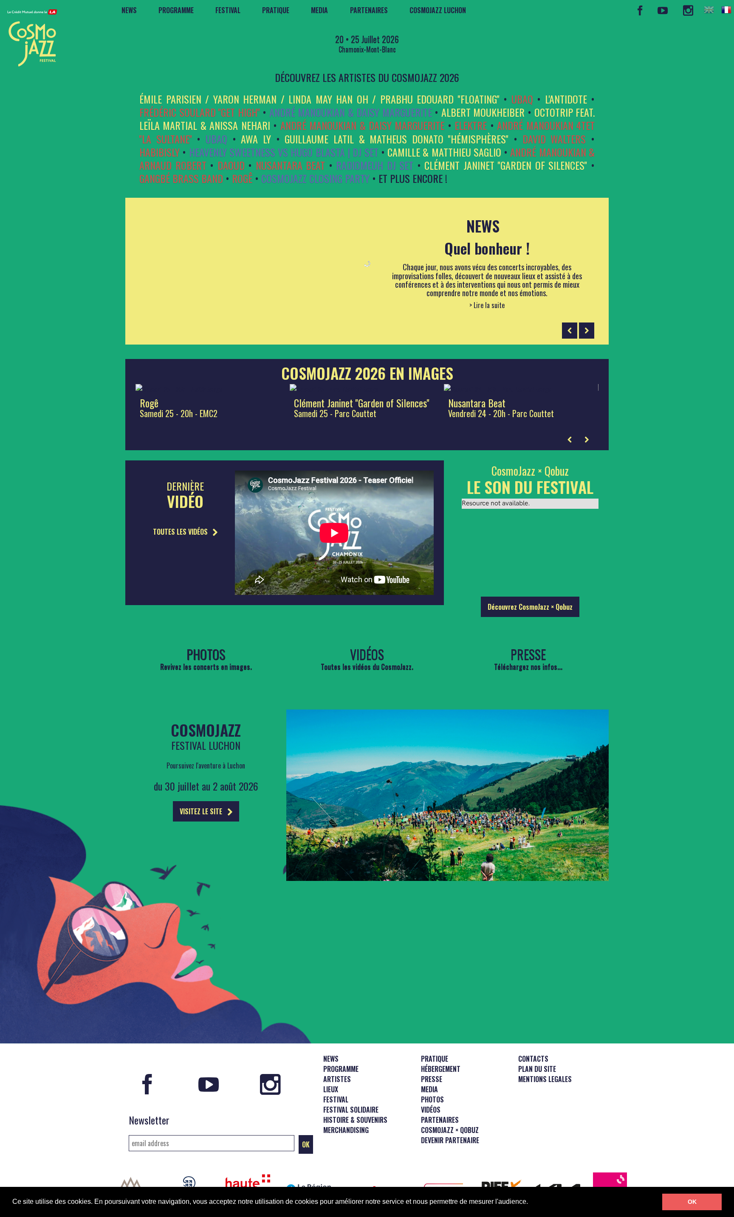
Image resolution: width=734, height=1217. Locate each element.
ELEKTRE (471, 125)
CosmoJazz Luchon (437, 10)
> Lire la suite (487, 305)
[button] (531, 1202)
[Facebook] (640, 10)
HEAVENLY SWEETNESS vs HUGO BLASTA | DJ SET (283, 152)
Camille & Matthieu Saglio (444, 152)
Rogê (242, 178)
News (129, 10)
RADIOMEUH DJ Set (374, 165)
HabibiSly (159, 152)
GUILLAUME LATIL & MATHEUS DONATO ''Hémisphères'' (396, 138)
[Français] (726, 10)
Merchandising (346, 1130)
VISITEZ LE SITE (202, 811)
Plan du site (537, 1069)
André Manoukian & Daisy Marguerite (350, 112)
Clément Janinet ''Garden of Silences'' (505, 165)
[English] (709, 10)
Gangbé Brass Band (181, 178)
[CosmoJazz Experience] (447, 878)
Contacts (533, 1059)
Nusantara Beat (290, 165)
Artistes (337, 1079)
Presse (431, 1079)
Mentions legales (545, 1079)
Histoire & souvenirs (355, 1120)
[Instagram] (688, 10)
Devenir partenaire (450, 1140)
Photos (432, 1099)
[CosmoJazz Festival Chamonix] (29, 35)
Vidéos (430, 1110)
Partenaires (369, 10)
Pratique (275, 10)
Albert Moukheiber (483, 112)
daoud (231, 165)
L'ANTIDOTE (566, 99)
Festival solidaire (350, 1110)
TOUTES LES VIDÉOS (181, 532)
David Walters (554, 138)
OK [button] (692, 1201)
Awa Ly (256, 138)
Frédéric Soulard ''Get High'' (199, 112)
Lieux (330, 1089)
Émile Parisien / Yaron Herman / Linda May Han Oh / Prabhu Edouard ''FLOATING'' (319, 99)
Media (319, 10)
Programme (176, 10)
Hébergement (440, 1069)
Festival (227, 10)
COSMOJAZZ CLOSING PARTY (315, 178)
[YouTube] (662, 10)
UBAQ (522, 99)
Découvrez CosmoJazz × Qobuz (530, 607)
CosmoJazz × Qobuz (450, 1130)
